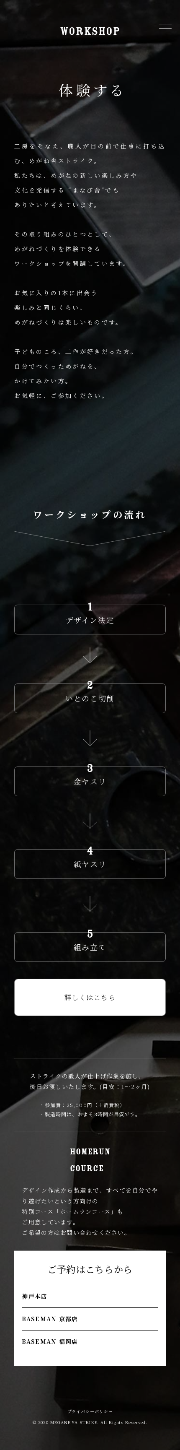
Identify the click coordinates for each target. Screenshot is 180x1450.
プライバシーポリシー (90, 1411)
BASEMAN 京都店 (50, 1319)
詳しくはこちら (90, 997)
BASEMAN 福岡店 (50, 1341)
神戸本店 (34, 1296)
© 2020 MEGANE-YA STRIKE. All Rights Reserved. (90, 1422)
